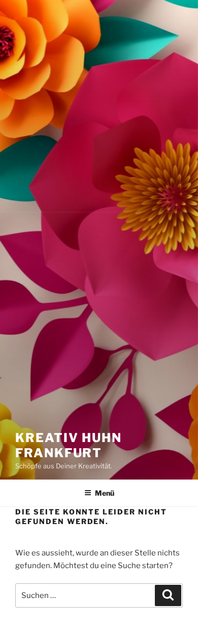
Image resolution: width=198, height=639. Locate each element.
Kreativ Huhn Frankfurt (68, 445)
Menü (104, 493)
